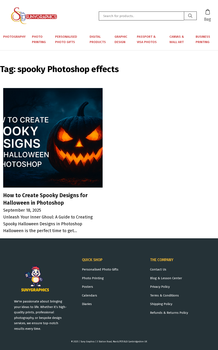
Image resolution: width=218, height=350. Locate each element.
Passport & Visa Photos (147, 39)
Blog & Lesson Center (166, 278)
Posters (87, 287)
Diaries (87, 304)
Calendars (89, 295)
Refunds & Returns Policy (169, 313)
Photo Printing (39, 39)
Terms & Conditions (164, 295)
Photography (14, 37)
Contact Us (158, 269)
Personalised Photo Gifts (66, 39)
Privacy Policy (160, 287)
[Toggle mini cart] (207, 11)
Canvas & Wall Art (176, 39)
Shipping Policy (161, 304)
